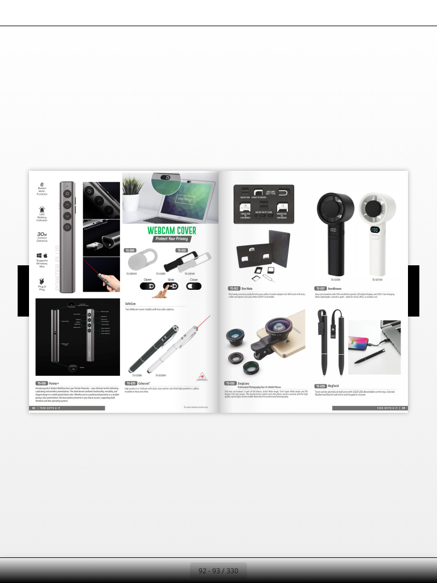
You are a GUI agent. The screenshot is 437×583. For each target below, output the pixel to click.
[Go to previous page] (177, 570)
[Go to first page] (152, 570)
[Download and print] (93, 13)
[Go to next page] (259, 570)
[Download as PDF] (67, 13)
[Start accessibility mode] (118, 13)
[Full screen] (421, 13)
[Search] (16, 13)
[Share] (395, 13)
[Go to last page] (284, 570)
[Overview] (42, 13)
